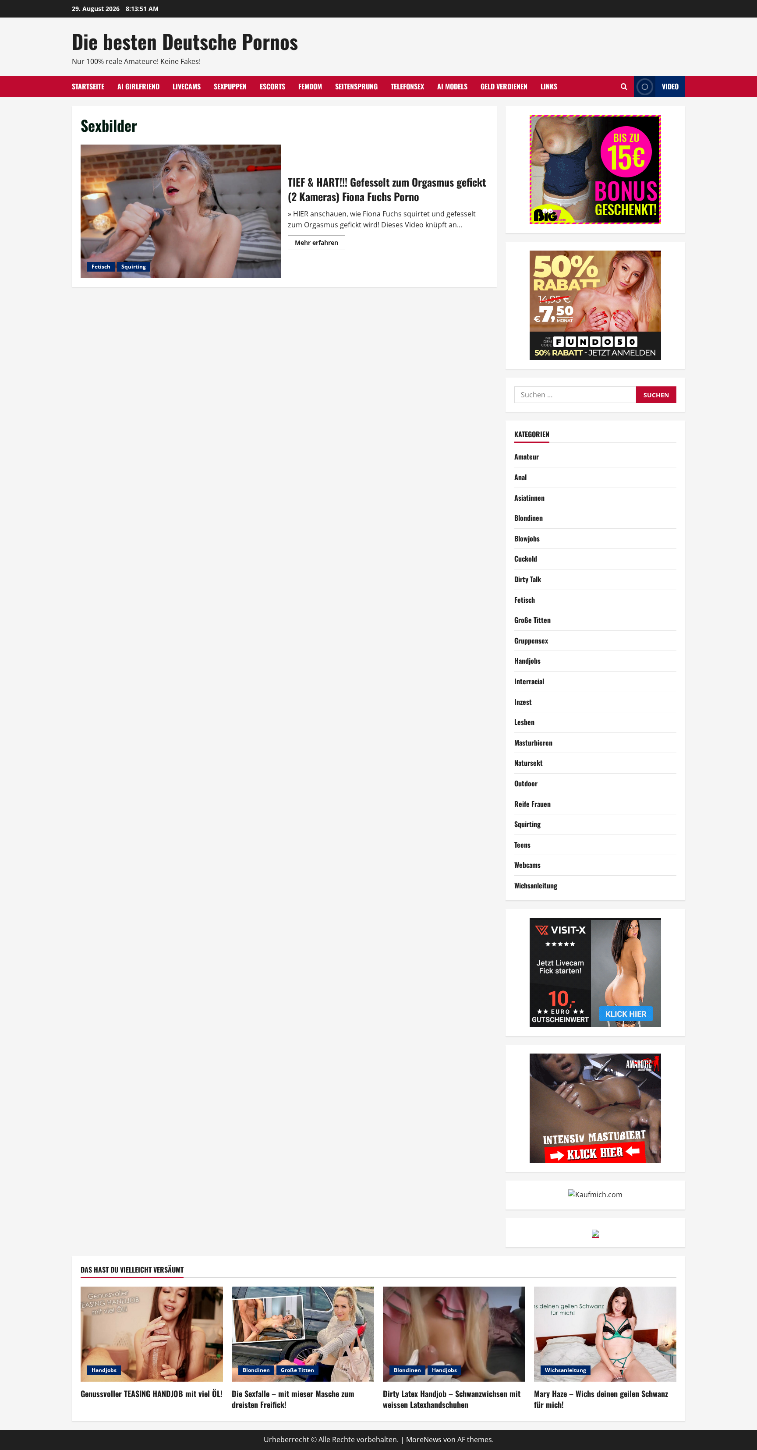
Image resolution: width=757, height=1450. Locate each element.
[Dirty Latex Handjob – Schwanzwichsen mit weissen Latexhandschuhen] (454, 1334)
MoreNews (424, 1439)
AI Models (452, 86)
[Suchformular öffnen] (624, 86)
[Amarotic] (595, 1107)
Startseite (88, 86)
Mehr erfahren (320, 244)
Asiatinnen (529, 497)
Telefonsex (407, 86)
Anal (520, 477)
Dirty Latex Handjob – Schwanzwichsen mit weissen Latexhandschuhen (451, 1399)
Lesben (524, 722)
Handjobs (527, 660)
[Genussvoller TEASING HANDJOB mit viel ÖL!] (152, 1334)
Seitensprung (356, 86)
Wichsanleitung (535, 885)
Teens (522, 844)
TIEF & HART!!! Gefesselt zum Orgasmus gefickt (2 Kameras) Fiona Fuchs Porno (181, 211)
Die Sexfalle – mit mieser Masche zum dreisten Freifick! (293, 1399)
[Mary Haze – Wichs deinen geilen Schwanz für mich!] (605, 1334)
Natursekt (528, 762)
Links (549, 86)
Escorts (272, 86)
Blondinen (528, 518)
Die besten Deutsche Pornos (185, 41)
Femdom (310, 86)
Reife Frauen (532, 804)
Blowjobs (527, 538)
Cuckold (525, 558)
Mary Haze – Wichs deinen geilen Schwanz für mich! (601, 1399)
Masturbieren (533, 742)
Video (670, 86)
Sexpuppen (230, 86)
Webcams (527, 864)
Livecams (187, 86)
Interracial (529, 681)
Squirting (133, 266)
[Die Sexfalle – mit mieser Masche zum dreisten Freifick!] (303, 1334)
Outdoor (526, 783)
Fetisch (101, 266)
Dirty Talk (527, 579)
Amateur (526, 456)
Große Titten (532, 620)
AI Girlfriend (138, 86)
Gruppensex (531, 640)
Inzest (523, 702)
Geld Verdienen (504, 86)
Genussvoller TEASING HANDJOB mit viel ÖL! (152, 1393)
